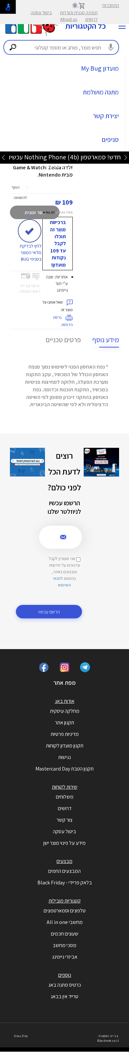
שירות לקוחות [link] (64, 786)
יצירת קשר (106, 116)
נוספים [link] (64, 974)
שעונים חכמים (64, 933)
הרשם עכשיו (49, 612)
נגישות (64, 757)
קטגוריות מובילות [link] (65, 900)
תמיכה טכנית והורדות (79, 13)
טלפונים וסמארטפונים (65, 910)
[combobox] (61, 47)
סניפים (110, 139)
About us (68, 19)
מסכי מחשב (64, 945)
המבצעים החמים (64, 871)
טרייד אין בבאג (64, 996)
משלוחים (64, 796)
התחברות (110, 5)
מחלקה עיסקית (64, 710)
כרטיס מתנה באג (64, 984)
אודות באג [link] (64, 701)
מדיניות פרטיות (65, 734)
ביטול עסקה (41, 13)
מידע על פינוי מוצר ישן (64, 842)
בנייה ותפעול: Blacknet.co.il (108, 1038)
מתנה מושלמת (101, 92)
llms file (20, 1036)
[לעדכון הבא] (3, 157)
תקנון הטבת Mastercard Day (64, 768)
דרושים (91, 19)
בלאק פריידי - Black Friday (64, 882)
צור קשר (64, 819)
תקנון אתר (64, 722)
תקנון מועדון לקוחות (64, 745)
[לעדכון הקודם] (125, 157)
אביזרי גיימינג (64, 956)
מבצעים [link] (64, 861)
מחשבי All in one (65, 922)
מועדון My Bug (100, 68)
